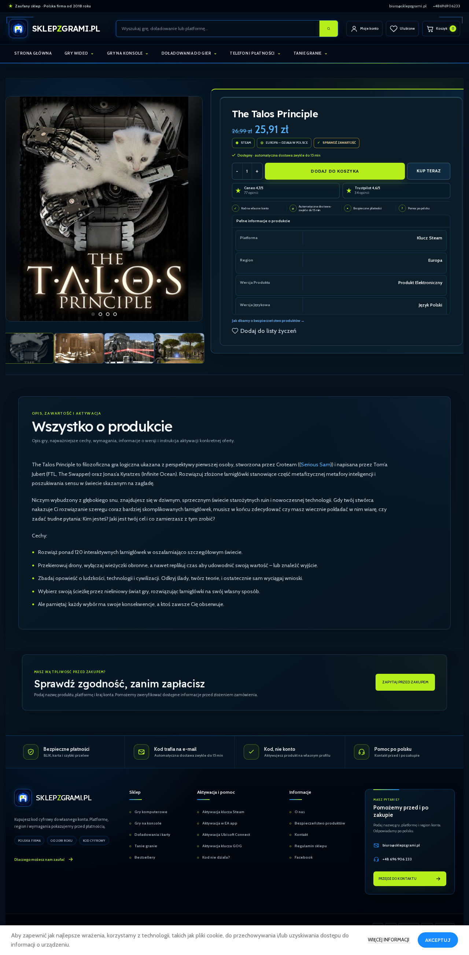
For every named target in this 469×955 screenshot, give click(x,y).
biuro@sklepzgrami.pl (407, 6)
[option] (93, 314)
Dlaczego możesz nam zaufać (39, 859)
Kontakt (301, 834)
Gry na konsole (148, 823)
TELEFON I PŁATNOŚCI (252, 53)
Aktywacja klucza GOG (222, 846)
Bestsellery (144, 857)
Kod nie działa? (216, 857)
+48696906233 (446, 6)
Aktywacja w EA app (219, 823)
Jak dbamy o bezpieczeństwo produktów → (268, 320)
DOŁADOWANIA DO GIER (186, 53)
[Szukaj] (329, 29)
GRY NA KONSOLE (125, 53)
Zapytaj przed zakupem (405, 682)
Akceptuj (438, 940)
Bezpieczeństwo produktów (320, 823)
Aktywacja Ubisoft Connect (226, 834)
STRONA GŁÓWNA (33, 53)
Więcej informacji (389, 940)
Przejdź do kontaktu (397, 879)
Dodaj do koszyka (335, 171)
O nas (300, 811)
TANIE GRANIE (307, 53)
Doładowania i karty (152, 834)
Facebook (304, 857)
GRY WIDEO (76, 53)
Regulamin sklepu (311, 846)
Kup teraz (429, 170)
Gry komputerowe (150, 811)
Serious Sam (315, 464)
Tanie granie (145, 846)
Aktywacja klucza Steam (223, 811)
